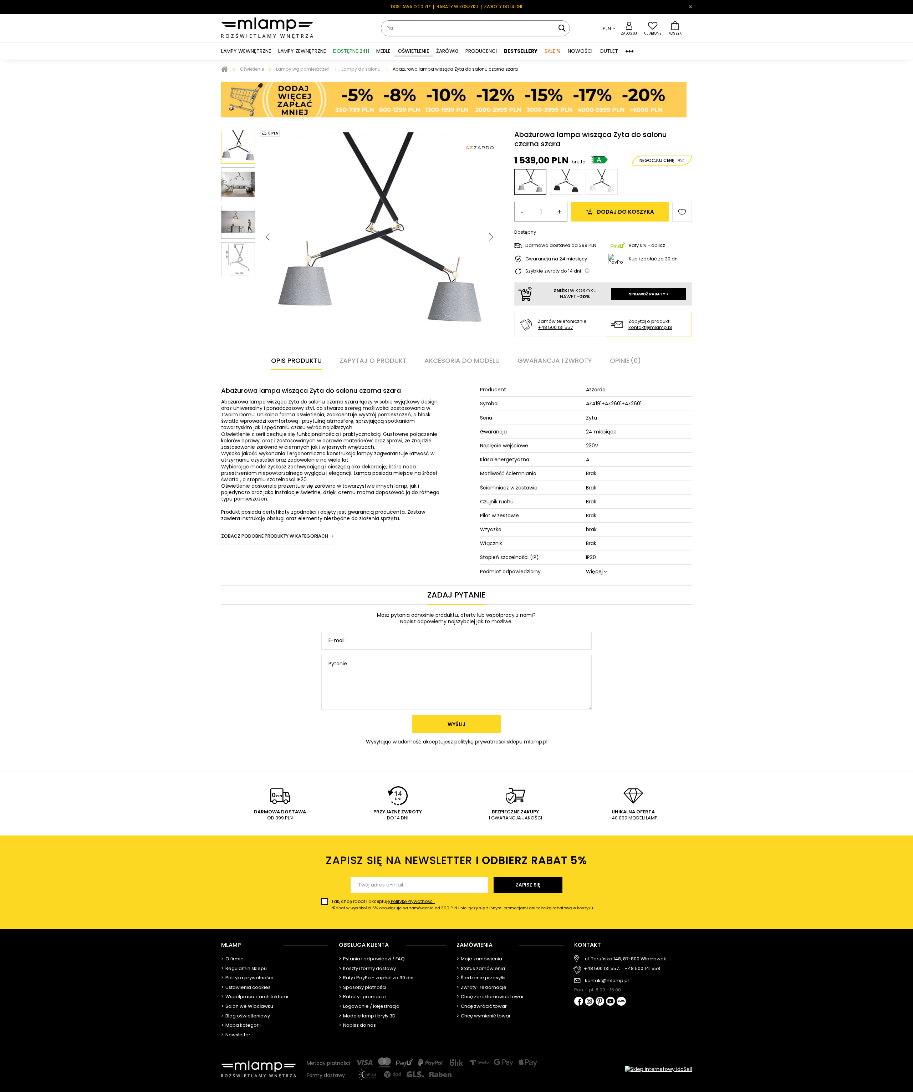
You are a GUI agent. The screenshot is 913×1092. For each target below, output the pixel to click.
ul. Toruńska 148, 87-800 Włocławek (625, 959)
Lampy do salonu (361, 69)
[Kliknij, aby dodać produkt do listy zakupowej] (682, 212)
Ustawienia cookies (248, 987)
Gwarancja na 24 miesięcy (556, 259)
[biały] (602, 182)
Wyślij (456, 724)
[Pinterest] (600, 1002)
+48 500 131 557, (602, 969)
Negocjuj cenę (656, 160)
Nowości (580, 51)
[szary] (530, 182)
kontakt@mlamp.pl (650, 328)
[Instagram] (589, 1002)
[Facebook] (578, 1002)
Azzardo (596, 389)
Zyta (591, 418)
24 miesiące (601, 431)
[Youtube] (610, 1002)
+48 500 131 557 (555, 327)
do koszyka (625, 211)
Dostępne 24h (351, 51)
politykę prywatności (479, 741)
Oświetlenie (252, 69)
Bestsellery (520, 51)
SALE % (553, 51)
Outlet (609, 51)
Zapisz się (528, 884)
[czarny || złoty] (566, 182)
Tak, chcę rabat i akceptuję (462, 904)
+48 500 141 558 (642, 969)
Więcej (594, 571)
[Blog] (621, 1002)
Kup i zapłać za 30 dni (654, 258)
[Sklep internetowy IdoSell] (658, 1069)
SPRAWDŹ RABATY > (648, 294)
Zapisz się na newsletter (456, 860)
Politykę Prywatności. (412, 901)
